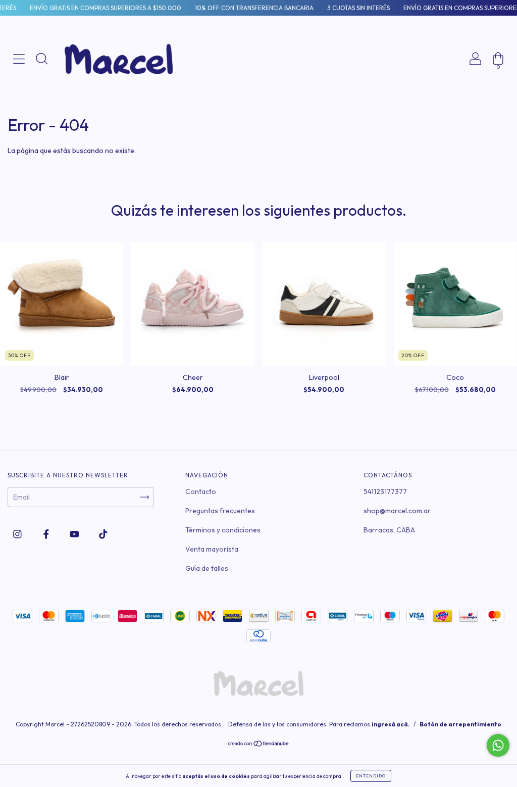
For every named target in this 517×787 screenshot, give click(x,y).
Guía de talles (206, 568)
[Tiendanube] (258, 744)
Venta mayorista (211, 549)
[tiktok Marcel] (103, 533)
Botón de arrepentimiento (460, 724)
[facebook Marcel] (47, 533)
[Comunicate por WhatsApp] (498, 745)
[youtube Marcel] (75, 533)
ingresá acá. (391, 724)
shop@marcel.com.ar (397, 510)
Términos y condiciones (223, 529)
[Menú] (19, 92)
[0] (498, 92)
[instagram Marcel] (18, 533)
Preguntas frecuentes (220, 510)
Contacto (200, 491)
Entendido (371, 775)
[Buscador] (41, 92)
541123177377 (385, 491)
